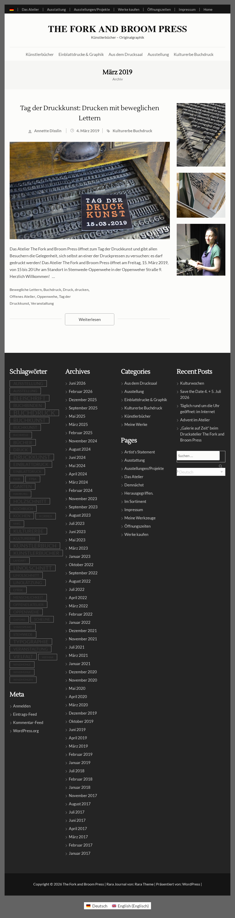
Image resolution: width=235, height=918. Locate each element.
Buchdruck (52, 289)
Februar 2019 (80, 754)
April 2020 (78, 696)
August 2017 (80, 803)
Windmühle (22, 664)
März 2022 (78, 605)
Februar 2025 (80, 432)
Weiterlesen (90, 319)
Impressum (187, 9)
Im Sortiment (135, 501)
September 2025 (83, 408)
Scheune (42, 619)
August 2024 (80, 449)
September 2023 (83, 506)
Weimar (47, 657)
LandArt (19, 560)
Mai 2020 (77, 688)
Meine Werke (135, 424)
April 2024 (78, 473)
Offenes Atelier (22, 296)
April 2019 (78, 737)
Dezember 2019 (83, 713)
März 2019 (78, 746)
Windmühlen (23, 679)
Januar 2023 (79, 556)
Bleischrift (29, 398)
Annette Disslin (48, 130)
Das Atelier (30, 9)
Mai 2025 (77, 416)
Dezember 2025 (83, 399)
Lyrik (18, 590)
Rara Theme (144, 884)
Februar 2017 (80, 845)
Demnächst (134, 484)
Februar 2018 (80, 779)
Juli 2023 (76, 523)
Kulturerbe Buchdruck (193, 54)
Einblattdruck (30, 464)
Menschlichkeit (28, 597)
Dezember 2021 (83, 630)
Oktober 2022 (81, 564)
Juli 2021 (76, 647)
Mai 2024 (77, 465)
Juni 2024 (77, 457)
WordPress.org (26, 730)
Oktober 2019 (81, 721)
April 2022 (78, 597)
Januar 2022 (79, 622)
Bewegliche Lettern (26, 289)
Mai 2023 (77, 539)
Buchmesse (20, 434)
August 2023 (80, 515)
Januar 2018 (79, 787)
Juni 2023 (77, 531)
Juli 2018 (76, 770)
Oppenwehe (47, 296)
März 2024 (78, 482)
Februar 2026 (80, 391)
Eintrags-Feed (25, 714)
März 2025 (78, 424)
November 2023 (83, 498)
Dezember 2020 (83, 671)
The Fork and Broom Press (117, 29)
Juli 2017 (76, 812)
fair (16, 479)
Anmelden (22, 706)
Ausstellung (158, 54)
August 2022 (80, 581)
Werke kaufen (128, 9)
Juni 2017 (77, 820)
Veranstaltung (42, 303)
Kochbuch (23, 509)
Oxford (19, 619)
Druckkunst (31, 457)
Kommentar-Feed (28, 722)
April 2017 (78, 828)
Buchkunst (29, 420)
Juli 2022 (76, 589)
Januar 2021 (79, 663)
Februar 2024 (80, 490)
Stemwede (23, 634)
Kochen (21, 516)
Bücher (22, 442)
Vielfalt (23, 656)
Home (208, 9)
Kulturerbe (28, 531)
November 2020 (83, 680)
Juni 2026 (77, 383)
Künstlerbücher (40, 54)
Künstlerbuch (34, 546)
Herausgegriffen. (138, 493)
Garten (22, 486)
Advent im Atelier (195, 419)
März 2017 (78, 836)
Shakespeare (22, 627)
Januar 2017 (79, 853)
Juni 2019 (77, 729)
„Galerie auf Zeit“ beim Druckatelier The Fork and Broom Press (202, 434)
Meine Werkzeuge (140, 517)
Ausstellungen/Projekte (92, 9)
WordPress (191, 884)
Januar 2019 (79, 762)
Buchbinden (27, 405)
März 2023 (78, 548)
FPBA (32, 479)
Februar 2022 (80, 614)
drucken (82, 289)
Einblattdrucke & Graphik (81, 54)
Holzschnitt (29, 501)
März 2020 (78, 704)
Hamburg (20, 494)
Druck (68, 289)
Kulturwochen (192, 383)
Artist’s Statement (139, 451)
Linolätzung (27, 582)
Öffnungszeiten (159, 9)
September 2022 (83, 572)
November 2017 (83, 795)
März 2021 (78, 655)
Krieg (16, 523)
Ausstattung (56, 9)
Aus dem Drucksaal (126, 54)
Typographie (30, 641)
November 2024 (83, 440)
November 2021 (83, 638)
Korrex (45, 516)
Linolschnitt (32, 568)
